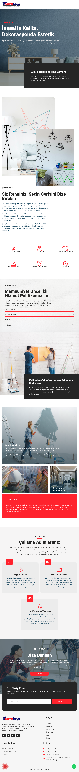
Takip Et (60, 701)
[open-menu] (75, 4)
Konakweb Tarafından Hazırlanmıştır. (39, 769)
